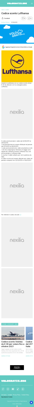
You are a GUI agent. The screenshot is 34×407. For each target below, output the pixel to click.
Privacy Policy (16, 395)
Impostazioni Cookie (6, 397)
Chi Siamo (4, 395)
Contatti (10, 395)
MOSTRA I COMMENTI (17, 367)
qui (20, 215)
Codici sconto (5, 9)
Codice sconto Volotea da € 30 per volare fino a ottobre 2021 (12, 344)
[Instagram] (7, 388)
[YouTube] (12, 388)
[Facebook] (2, 388)
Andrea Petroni (5, 22)
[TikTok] (16, 388)
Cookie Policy (25, 395)
